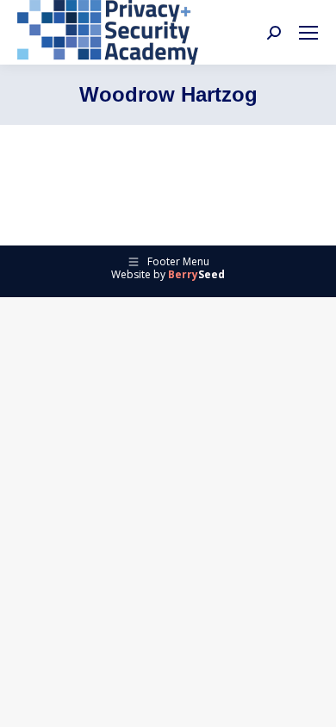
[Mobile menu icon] (308, 32)
